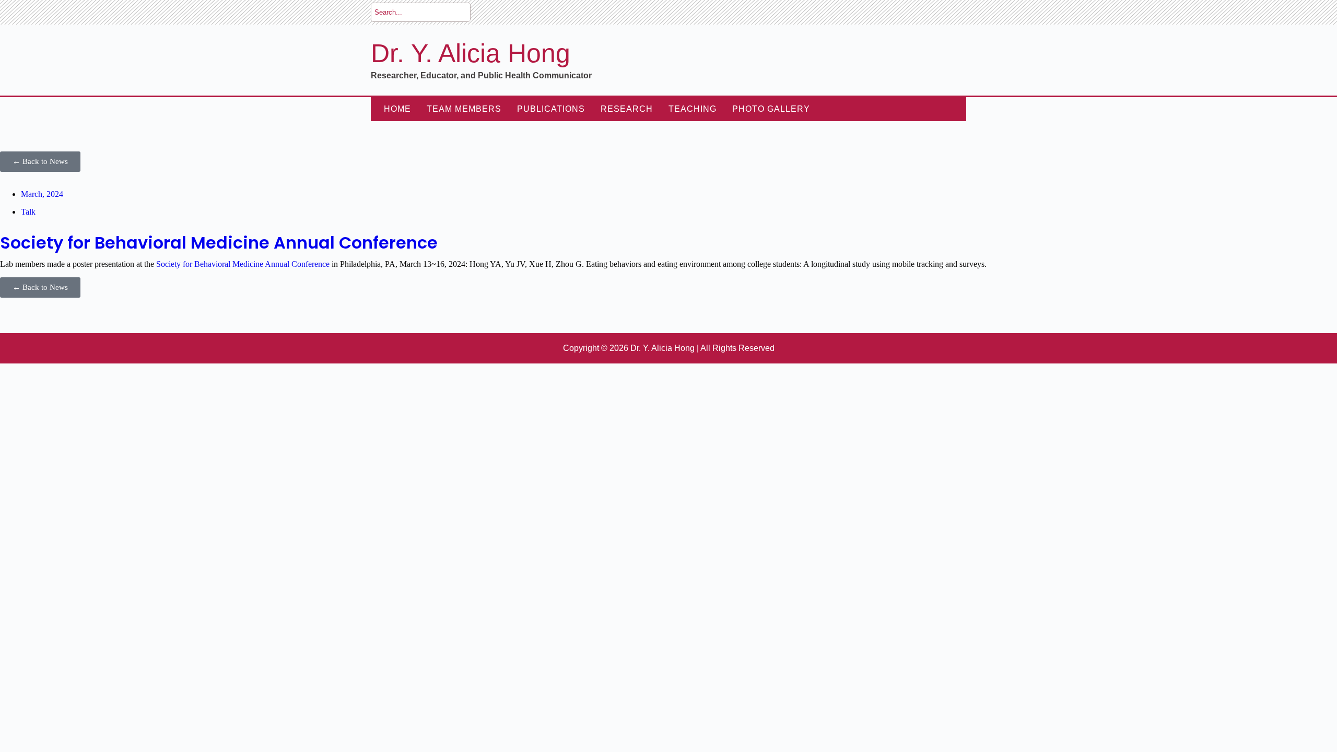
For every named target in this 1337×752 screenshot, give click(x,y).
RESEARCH (627, 108)
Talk (28, 211)
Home (397, 108)
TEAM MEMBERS (464, 108)
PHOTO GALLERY (771, 108)
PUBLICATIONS (551, 108)
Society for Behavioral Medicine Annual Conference (219, 242)
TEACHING (692, 108)
